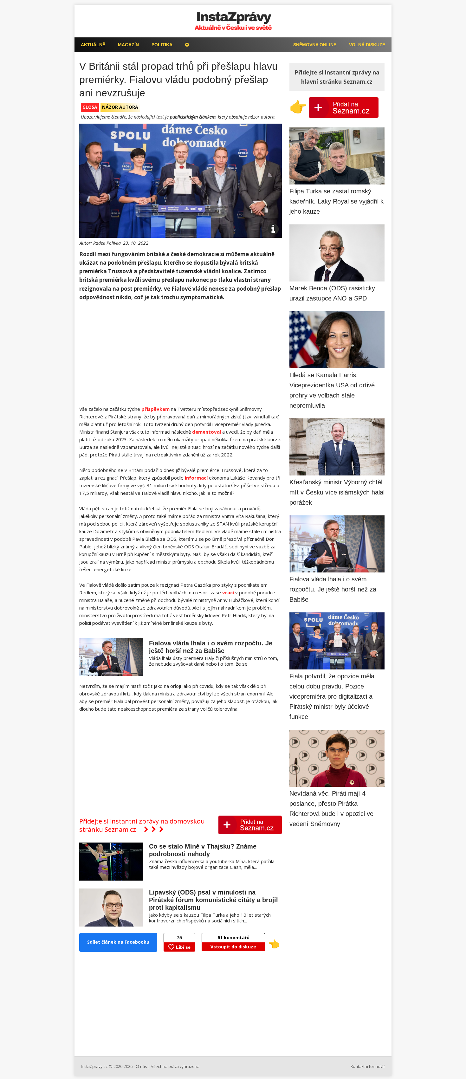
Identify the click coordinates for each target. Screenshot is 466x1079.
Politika (162, 44)
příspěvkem (155, 409)
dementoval (206, 432)
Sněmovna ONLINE (314, 44)
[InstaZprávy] (233, 21)
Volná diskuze (367, 44)
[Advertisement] (180, 353)
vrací (228, 592)
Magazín (128, 44)
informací (196, 478)
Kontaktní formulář (368, 1066)
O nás (141, 1066)
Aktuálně (93, 44)
